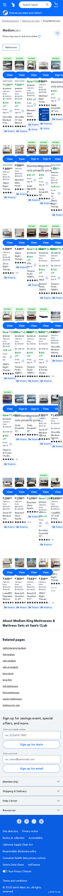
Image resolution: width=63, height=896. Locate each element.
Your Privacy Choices (19, 871)
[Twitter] (34, 821)
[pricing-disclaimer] (39, 36)
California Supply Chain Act (18, 844)
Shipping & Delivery (15, 791)
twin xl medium (10, 667)
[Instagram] (27, 821)
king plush (8, 673)
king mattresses (11, 692)
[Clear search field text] (42, 4)
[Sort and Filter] (57, 33)
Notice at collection (14, 838)
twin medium (9, 660)
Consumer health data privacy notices (24, 858)
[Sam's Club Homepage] (13, 4)
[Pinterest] (41, 821)
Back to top (55, 891)
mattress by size (11, 705)
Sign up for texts (31, 744)
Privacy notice (30, 831)
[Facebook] (19, 821)
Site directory (10, 831)
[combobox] (35, 4)
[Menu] (5, 4)
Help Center (10, 801)
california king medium (14, 648)
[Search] (47, 4)
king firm (7, 679)
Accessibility (36, 838)
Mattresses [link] (11, 47)
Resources (9, 810)
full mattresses (10, 686)
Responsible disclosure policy (19, 851)
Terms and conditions (15, 880)
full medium (9, 654)
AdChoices (34, 864)
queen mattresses (12, 698)
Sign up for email (31, 768)
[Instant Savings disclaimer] (10, 111)
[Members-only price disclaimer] (54, 168)
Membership (10, 781)
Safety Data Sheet (13, 864)
